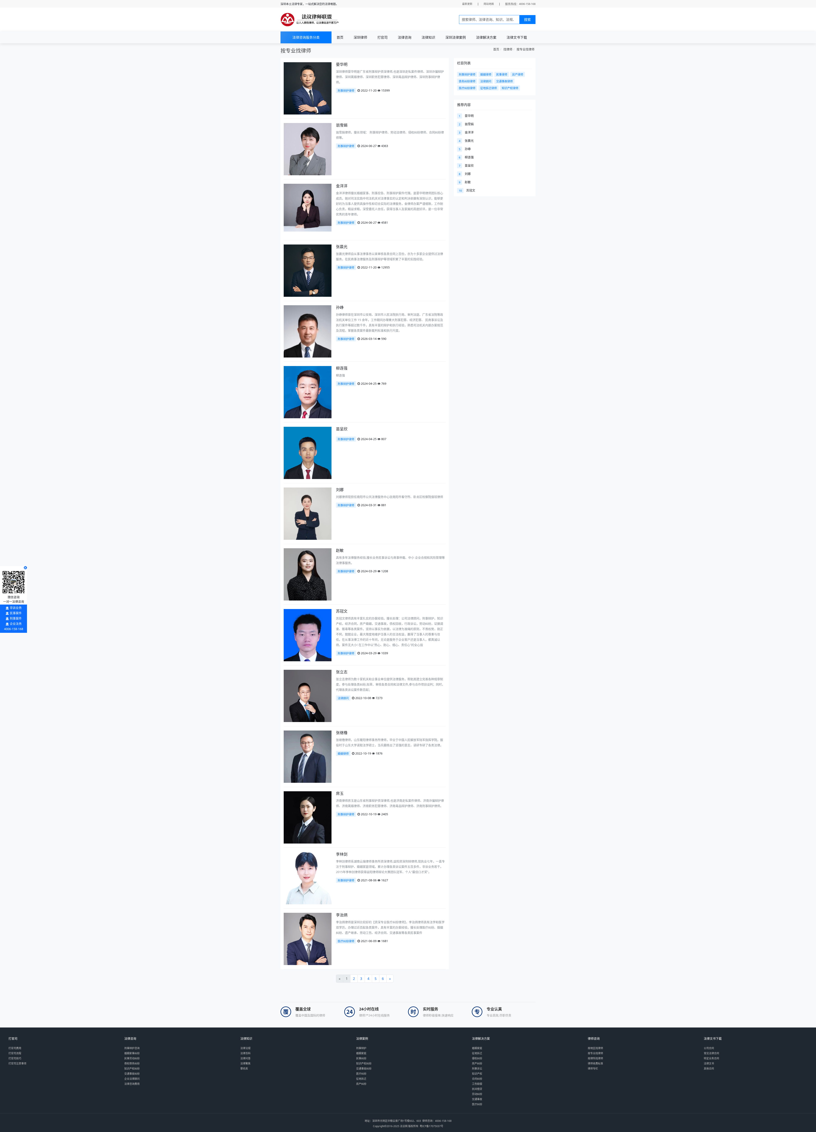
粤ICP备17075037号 (431, 1126)
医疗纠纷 (361, 1073)
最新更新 (467, 4)
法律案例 (362, 1038)
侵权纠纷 (477, 1058)
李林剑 (341, 854)
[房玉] (308, 826)
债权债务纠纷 (132, 1063)
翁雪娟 (341, 125)
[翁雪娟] (308, 158)
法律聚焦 (245, 1063)
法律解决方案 (486, 37)
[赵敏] (308, 578)
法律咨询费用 (132, 1084)
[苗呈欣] (308, 459)
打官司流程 (14, 1053)
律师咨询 (594, 1038)
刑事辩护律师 (346, 90)
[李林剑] (308, 887)
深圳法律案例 (455, 37)
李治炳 (341, 914)
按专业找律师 (525, 49)
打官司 (382, 37)
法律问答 (245, 1058)
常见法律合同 (711, 1053)
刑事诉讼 (477, 1068)
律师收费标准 (595, 1063)
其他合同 (709, 1068)
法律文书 (709, 1063)
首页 (340, 37)
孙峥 (340, 307)
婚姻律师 (343, 753)
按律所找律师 (595, 1058)
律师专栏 (593, 1068)
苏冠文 (341, 611)
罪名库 (244, 1068)
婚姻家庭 (361, 1053)
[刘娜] (308, 523)
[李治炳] (308, 947)
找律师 (507, 49)
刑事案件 (16, 618)
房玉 (340, 793)
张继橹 (341, 732)
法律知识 (428, 37)
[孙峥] (308, 338)
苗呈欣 (341, 428)
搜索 (527, 19)
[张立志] (308, 704)
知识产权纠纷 (132, 1068)
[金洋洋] (308, 207)
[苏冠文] (308, 644)
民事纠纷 (361, 1058)
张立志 (341, 671)
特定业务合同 (711, 1058)
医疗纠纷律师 (346, 941)
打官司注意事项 (17, 1063)
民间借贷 (477, 1089)
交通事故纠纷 (132, 1073)
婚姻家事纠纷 (132, 1053)
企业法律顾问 (132, 1079)
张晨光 (341, 246)
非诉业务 (16, 608)
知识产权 (477, 1073)
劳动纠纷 (477, 1094)
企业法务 (16, 624)
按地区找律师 (595, 1048)
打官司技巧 (14, 1058)
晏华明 (341, 64)
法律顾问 (343, 698)
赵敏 (340, 550)
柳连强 (341, 368)
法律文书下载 (517, 37)
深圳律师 (360, 37)
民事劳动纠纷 (132, 1058)
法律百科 (245, 1053)
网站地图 (489, 4)
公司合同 (709, 1048)
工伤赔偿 (477, 1084)
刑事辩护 (361, 1048)
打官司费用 (14, 1048)
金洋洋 (341, 185)
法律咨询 (404, 37)
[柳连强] (308, 402)
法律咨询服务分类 (306, 37)
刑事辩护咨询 (132, 1048)
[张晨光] (308, 279)
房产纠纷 (361, 1084)
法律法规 (245, 1048)
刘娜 (340, 489)
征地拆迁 (361, 1079)
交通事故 (477, 1099)
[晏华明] (308, 97)
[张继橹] (308, 765)
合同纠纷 (477, 1079)
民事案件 (16, 613)
